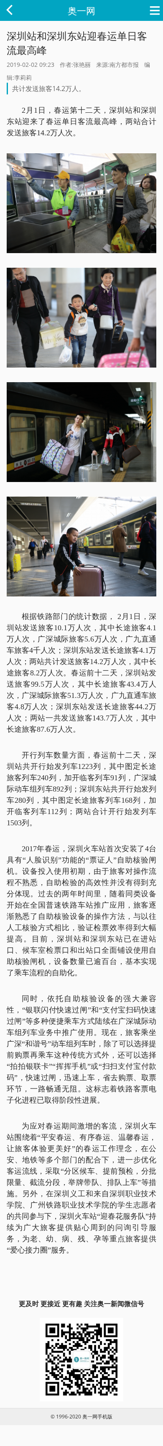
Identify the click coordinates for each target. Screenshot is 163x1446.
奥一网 (81, 10)
